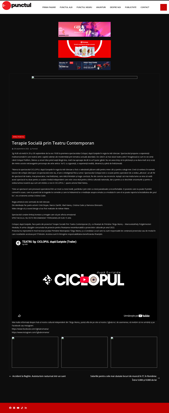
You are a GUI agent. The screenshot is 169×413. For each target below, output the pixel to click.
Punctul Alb (66, 7)
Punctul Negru (84, 7)
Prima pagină (49, 7)
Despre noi (115, 7)
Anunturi (101, 7)
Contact (145, 7)
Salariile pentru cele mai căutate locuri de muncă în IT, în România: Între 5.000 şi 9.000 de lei (123, 378)
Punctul (35, 149)
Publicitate (130, 7)
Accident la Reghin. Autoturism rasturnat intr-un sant (39, 376)
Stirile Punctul (18, 137)
